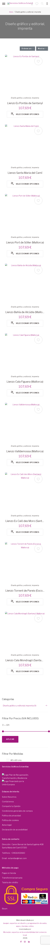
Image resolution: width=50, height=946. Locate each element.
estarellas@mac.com (17, 858)
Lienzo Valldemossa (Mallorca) (25, 451)
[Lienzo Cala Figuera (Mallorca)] (25, 353)
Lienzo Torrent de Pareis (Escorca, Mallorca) (25, 590)
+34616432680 (18, 853)
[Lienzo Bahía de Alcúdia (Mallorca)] (25, 284)
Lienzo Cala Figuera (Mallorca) (25, 381)
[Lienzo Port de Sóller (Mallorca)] (25, 214)
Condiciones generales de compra (17, 811)
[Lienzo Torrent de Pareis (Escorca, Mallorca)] (25, 562)
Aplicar (10, 739)
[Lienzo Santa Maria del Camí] (25, 144)
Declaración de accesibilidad (14, 829)
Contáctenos (8, 801)
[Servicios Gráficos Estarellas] (20, 3)
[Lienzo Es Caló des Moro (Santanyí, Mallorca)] (25, 493)
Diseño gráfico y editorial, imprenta (25, 167)
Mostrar (41, 49)
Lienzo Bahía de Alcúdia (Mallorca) (25, 312)
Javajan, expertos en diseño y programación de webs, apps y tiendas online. (25, 924)
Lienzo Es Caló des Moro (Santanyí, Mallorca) (25, 521)
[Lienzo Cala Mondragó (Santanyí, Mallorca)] (25, 632)
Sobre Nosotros (9, 797)
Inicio (11, 12)
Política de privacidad (11, 815)
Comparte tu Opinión (11, 806)
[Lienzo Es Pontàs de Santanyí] (25, 75)
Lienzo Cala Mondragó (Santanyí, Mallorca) (25, 660)
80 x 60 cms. (16, 760)
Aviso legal (6, 825)
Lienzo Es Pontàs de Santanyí (25, 103)
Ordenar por (26, 49)
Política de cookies (10, 820)
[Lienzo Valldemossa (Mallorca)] (25, 423)
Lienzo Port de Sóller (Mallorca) (25, 242)
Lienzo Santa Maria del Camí (25, 172)
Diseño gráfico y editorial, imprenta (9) (19, 705)
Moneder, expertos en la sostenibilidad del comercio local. (25, 933)
